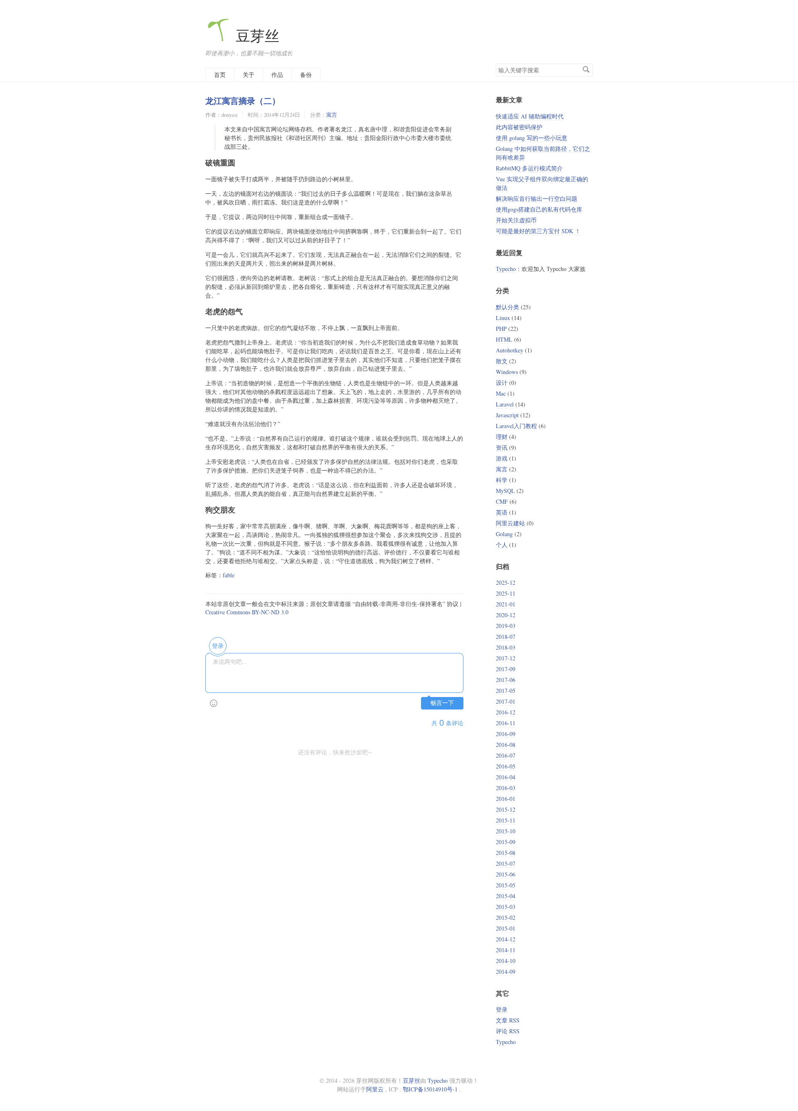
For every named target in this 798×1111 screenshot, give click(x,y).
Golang (504, 534)
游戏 (501, 458)
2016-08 (505, 745)
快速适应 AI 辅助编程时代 (530, 116)
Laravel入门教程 (516, 426)
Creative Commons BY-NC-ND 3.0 (246, 612)
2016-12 (505, 712)
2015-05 (505, 885)
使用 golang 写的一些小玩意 (531, 138)
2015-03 (505, 907)
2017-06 (505, 680)
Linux (503, 318)
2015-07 (505, 863)
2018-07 (505, 636)
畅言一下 (442, 703)
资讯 (501, 447)
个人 (501, 545)
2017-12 (505, 658)
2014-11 (505, 950)
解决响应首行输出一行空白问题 (536, 198)
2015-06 (505, 874)
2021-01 (505, 604)
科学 (501, 480)
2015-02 (505, 917)
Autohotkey (509, 350)
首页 (220, 75)
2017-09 (505, 669)
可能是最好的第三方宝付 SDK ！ (538, 231)
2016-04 (505, 777)
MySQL (505, 491)
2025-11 (505, 593)
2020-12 (505, 615)
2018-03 (505, 647)
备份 (306, 75)
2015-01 (505, 928)
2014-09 (505, 972)
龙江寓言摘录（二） (242, 100)
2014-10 (505, 961)
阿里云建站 (510, 523)
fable (228, 575)
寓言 (331, 114)
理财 (501, 437)
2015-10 (505, 831)
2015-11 (505, 820)
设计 (501, 383)
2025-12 (505, 582)
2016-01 (505, 799)
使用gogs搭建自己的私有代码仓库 (539, 209)
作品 (277, 75)
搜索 (586, 69)
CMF (502, 501)
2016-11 (505, 723)
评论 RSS (508, 1031)
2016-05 (505, 766)
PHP (501, 329)
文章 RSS (508, 1020)
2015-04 (505, 896)
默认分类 (507, 307)
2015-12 (505, 809)
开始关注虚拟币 (516, 220)
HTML (504, 339)
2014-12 (505, 939)
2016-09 (505, 734)
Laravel (505, 404)
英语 (501, 512)
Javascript (507, 415)
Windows (507, 372)
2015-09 (505, 842)
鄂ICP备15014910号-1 (430, 1089)
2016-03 (505, 788)
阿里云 (375, 1089)
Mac (501, 393)
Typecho (506, 269)
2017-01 (505, 701)
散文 (501, 361)
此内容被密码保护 (519, 127)
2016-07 (505, 755)
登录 (501, 1009)
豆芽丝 (255, 35)
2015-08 (505, 853)
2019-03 (505, 626)
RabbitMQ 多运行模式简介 (529, 168)
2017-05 (505, 691)
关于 (248, 75)
